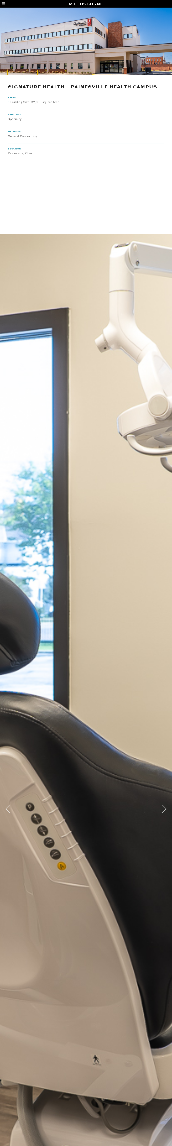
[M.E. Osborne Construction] (86, 4)
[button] (7, 811)
